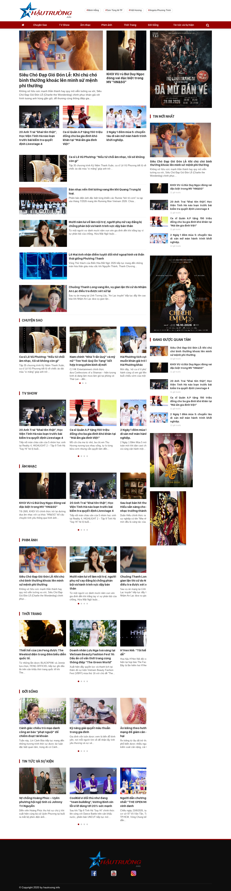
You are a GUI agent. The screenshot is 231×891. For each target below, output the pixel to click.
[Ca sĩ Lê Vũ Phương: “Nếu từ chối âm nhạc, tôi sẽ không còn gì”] (43, 168)
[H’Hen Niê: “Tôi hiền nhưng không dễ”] (143, 633)
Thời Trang (130, 25)
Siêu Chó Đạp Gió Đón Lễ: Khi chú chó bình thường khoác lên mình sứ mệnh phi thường (58, 80)
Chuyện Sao (40, 25)
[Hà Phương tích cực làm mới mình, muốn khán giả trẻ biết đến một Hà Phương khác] (143, 339)
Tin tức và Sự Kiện (183, 25)
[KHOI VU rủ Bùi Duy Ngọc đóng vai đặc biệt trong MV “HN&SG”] (42, 485)
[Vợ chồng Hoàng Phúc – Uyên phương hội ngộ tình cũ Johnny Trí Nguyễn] (42, 780)
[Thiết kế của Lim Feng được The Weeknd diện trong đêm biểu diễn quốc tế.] (42, 633)
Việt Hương (136, 10)
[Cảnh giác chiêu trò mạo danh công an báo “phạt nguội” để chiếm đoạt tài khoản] (42, 710)
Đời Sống (153, 25)
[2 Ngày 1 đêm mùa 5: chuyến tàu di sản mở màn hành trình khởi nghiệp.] (126, 116)
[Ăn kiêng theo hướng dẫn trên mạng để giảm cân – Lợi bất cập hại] (143, 710)
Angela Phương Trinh (160, 10)
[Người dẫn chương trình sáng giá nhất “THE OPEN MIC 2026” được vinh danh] (143, 780)
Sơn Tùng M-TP (114, 10)
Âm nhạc (85, 25)
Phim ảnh (106, 25)
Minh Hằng (93, 10)
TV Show (64, 25)
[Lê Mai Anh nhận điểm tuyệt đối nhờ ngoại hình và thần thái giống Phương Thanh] (43, 265)
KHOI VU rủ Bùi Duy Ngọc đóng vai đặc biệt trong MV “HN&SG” (125, 78)
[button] (80, 383)
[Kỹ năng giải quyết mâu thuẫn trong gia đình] (93, 710)
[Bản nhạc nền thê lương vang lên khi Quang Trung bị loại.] (43, 200)
